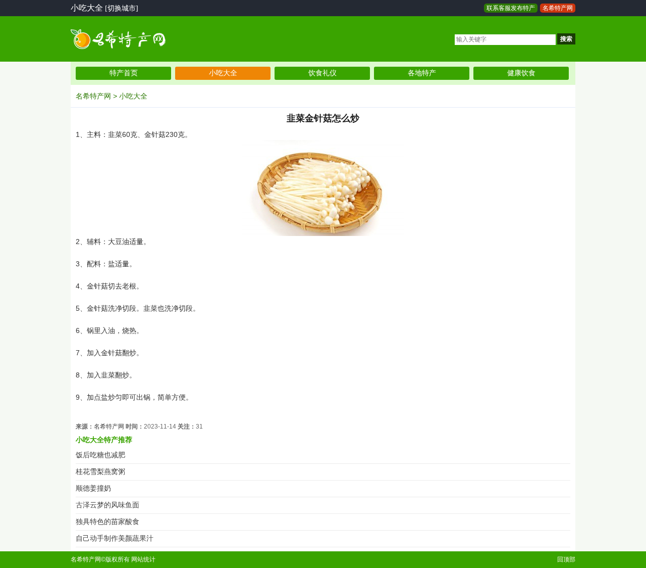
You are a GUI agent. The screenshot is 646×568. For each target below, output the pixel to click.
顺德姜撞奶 (93, 488)
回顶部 (566, 559)
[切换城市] (121, 8)
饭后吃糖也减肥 (100, 455)
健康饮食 (521, 73)
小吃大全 (223, 73)
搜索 (566, 38)
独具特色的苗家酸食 (107, 522)
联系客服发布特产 (511, 8)
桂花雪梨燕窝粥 (100, 472)
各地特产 (422, 73)
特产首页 (124, 73)
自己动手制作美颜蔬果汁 (114, 538)
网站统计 (143, 559)
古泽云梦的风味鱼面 (107, 505)
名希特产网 (558, 8)
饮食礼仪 (322, 73)
